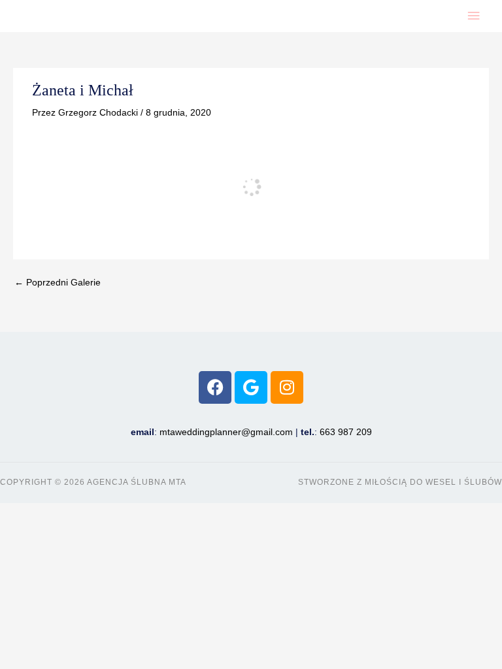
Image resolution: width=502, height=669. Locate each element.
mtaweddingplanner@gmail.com (226, 432)
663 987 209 (346, 432)
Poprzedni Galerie (57, 282)
